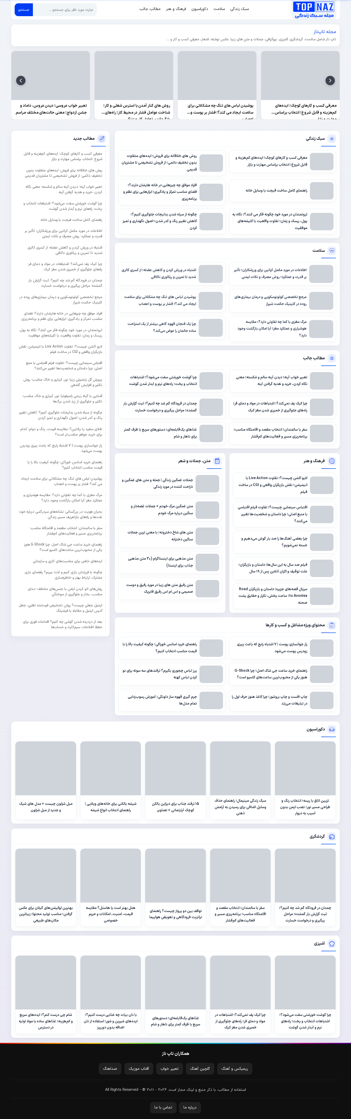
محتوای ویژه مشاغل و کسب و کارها (295, 625)
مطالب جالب (314, 358)
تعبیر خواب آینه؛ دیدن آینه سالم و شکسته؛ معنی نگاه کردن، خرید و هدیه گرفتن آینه (64, 189)
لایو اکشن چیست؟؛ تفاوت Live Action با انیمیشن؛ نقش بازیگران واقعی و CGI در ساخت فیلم (60, 349)
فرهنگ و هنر (314, 461)
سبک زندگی (315, 139)
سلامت (318, 251)
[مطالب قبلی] (330, 80)
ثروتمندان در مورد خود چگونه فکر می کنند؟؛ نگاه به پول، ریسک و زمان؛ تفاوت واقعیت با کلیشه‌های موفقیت (60, 333)
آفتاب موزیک (139, 1069)
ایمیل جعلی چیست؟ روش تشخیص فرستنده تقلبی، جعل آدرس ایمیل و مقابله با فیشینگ (60, 608)
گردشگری (317, 837)
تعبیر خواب (170, 1069)
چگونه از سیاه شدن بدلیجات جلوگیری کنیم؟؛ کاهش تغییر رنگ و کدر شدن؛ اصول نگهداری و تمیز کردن (60, 415)
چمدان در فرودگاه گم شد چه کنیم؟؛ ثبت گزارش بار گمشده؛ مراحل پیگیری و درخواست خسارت (65, 283)
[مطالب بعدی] (21, 80)
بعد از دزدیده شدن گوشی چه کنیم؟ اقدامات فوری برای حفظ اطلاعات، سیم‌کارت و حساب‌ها (62, 624)
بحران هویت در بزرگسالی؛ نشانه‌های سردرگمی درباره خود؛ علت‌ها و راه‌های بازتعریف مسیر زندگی (60, 514)
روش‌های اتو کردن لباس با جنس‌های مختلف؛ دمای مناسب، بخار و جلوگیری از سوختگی (65, 591)
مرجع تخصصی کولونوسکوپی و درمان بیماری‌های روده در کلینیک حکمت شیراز (60, 299)
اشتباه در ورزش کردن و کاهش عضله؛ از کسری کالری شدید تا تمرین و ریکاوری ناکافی (64, 250)
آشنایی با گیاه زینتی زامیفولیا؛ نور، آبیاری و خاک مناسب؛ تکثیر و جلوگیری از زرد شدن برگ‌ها (62, 399)
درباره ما (190, 1108)
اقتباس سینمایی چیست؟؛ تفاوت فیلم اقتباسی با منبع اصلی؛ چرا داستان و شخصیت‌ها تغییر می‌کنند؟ (64, 366)
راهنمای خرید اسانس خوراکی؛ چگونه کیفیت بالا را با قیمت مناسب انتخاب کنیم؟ (64, 465)
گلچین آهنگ (200, 1069)
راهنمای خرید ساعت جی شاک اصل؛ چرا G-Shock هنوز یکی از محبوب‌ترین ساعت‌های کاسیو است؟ (63, 547)
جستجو (23, 10)
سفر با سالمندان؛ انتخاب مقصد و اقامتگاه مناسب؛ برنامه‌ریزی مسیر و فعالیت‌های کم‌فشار (66, 531)
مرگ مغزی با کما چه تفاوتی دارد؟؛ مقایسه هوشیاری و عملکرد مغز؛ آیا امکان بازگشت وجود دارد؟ (62, 498)
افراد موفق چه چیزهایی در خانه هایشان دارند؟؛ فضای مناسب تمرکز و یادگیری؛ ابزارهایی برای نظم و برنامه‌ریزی (61, 316)
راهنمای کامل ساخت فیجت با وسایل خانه (71, 220)
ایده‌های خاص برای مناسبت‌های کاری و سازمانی (67, 561)
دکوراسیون (316, 729)
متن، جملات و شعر (194, 461)
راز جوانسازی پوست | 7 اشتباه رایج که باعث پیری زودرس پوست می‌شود (61, 448)
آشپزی (319, 943)
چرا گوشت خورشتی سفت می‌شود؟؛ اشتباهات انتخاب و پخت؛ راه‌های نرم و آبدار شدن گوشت (62, 206)
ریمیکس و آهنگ (234, 1069)
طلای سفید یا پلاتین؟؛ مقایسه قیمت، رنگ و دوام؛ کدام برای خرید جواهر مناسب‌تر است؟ (61, 432)
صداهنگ (110, 1069)
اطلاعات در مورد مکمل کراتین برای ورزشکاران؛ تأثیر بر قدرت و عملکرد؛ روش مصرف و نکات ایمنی (63, 234)
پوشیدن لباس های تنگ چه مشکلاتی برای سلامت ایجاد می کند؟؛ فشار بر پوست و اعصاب (61, 481)
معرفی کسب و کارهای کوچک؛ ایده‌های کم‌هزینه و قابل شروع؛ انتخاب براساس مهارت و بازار (63, 156)
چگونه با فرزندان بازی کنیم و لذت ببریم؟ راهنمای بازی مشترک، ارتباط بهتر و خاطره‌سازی (63, 575)
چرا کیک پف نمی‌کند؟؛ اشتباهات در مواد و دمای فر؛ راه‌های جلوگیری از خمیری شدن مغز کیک (65, 267)
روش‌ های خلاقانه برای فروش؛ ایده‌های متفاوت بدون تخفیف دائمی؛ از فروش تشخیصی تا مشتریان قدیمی (63, 173)
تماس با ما (163, 1108)
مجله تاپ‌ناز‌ (313, 9)
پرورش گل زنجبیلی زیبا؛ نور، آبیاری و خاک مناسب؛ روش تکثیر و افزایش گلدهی (62, 382)
